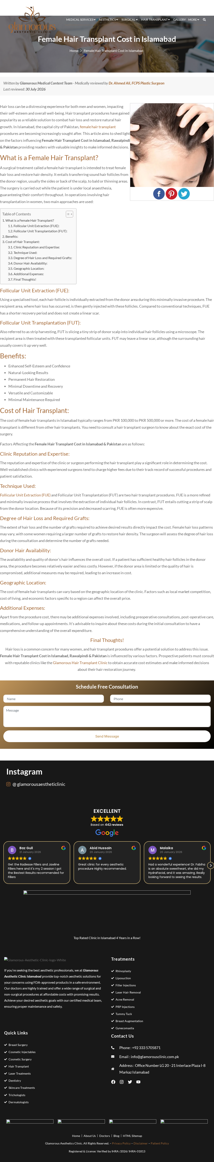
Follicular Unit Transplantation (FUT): (41, 231)
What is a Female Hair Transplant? (29, 220)
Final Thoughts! (25, 279)
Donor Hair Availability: (30, 263)
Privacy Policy (121, 1143)
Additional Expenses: (29, 274)
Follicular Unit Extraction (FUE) (25, 495)
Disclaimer (141, 1143)
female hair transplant (98, 126)
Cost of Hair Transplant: (22, 242)
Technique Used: (25, 252)
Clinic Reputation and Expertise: (37, 247)
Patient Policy (160, 1143)
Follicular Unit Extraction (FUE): (37, 226)
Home (74, 50)
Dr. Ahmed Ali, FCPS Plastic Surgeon (136, 83)
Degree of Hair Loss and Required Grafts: (43, 258)
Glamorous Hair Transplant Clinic (80, 662)
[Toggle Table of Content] (67, 214)
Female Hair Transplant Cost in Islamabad (113, 50)
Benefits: (11, 236)
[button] (211, 865)
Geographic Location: (29, 268)
